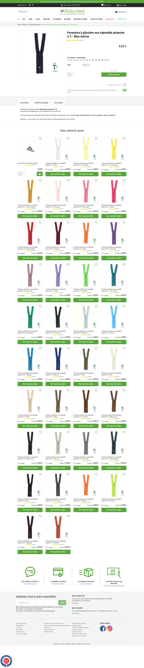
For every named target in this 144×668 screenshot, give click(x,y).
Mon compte (19, 629)
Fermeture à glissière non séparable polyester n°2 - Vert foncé (56, 332)
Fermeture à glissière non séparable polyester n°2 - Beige (56, 416)
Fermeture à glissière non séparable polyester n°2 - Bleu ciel (111, 332)
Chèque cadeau (48, 631)
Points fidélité (20, 625)
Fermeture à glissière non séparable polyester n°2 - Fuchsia (111, 206)
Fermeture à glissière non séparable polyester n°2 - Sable (28, 416)
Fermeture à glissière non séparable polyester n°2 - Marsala (56, 542)
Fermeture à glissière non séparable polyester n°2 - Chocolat (83, 416)
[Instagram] (30, 5)
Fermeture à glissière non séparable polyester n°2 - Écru (111, 374)
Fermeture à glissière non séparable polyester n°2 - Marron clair (111, 416)
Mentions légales (76, 625)
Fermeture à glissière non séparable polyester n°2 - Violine (56, 290)
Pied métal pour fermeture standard (28, 163)
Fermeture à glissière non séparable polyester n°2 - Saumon (83, 500)
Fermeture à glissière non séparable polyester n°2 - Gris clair (56, 458)
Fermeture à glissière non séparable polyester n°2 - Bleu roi (56, 374)
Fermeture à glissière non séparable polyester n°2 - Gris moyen (83, 458)
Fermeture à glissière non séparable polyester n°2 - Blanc (56, 164)
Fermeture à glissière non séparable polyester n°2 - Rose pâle (56, 206)
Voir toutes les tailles (58, 174)
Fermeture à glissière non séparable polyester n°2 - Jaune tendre (111, 164)
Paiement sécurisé (77, 629)
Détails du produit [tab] (41, 103)
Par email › (75, 603)
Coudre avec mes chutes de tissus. (53, 623)
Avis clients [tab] (58, 103)
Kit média (18, 627)
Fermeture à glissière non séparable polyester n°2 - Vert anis (111, 500)
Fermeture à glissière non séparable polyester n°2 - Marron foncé (28, 458)
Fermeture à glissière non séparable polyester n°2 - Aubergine (28, 542)
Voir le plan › (76, 613)
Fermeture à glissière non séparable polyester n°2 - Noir (28, 500)
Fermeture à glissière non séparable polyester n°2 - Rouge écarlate (28, 248)
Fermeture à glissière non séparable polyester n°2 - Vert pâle (83, 290)
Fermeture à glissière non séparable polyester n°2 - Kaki (83, 374)
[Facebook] (32, 5)
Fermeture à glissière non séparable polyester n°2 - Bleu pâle (83, 332)
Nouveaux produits (49, 629)
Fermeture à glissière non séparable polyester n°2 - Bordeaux (56, 248)
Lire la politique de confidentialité (33, 609)
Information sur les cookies (79, 636)
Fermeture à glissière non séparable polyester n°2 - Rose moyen (83, 206)
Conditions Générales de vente (80, 627)
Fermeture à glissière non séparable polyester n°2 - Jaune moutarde (28, 206)
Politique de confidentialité (79, 633)
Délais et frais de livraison (79, 623)
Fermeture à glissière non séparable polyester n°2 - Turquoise (28, 374)
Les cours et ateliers (21, 633)
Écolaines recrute (77, 631)
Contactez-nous (20, 631)
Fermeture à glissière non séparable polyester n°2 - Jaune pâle (83, 164)
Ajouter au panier (114, 74)
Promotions (47, 627)
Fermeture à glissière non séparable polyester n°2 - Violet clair (111, 248)
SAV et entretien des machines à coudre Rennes (57, 625)
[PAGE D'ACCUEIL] (18, 19)
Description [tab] (24, 103)
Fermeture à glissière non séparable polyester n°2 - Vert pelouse (28, 332)
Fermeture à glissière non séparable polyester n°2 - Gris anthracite (111, 458)
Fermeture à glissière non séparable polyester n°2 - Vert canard (111, 290)
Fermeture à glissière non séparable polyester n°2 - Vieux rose (28, 290)
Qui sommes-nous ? (21, 623)
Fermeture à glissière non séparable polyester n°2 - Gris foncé (56, 500)
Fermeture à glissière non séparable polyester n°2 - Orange (83, 248)
